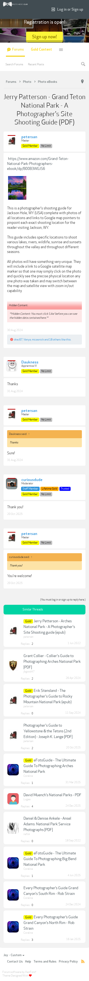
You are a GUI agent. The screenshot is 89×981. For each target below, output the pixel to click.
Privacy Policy (68, 961)
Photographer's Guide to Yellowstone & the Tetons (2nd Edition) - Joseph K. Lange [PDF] (48, 731)
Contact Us (15, 961)
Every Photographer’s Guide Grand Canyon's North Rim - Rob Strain (50, 923)
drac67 (18, 339)
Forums (18, 49)
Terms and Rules (44, 961)
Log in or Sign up (70, 9)
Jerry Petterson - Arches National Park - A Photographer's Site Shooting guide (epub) (49, 627)
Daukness (29, 362)
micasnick (38, 339)
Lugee (27, 799)
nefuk (26, 834)
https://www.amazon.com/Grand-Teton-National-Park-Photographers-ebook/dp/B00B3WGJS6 (38, 164)
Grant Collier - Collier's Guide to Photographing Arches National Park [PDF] (52, 662)
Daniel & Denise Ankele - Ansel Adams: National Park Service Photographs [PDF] (47, 824)
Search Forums (14, 64)
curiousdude (31, 480)
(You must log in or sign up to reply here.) (62, 599)
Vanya (27, 339)
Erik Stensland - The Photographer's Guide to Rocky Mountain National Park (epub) (47, 696)
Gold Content (41, 49)
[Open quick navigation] (82, 82)
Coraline (28, 776)
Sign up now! (44, 37)
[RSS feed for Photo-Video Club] (83, 962)
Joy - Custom (13, 955)
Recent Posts (36, 64)
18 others (55, 339)
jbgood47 (29, 671)
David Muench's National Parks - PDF (52, 795)
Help (28, 961)
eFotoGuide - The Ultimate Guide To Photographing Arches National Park (49, 766)
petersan (29, 137)
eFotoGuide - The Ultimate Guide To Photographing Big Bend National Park (49, 859)
